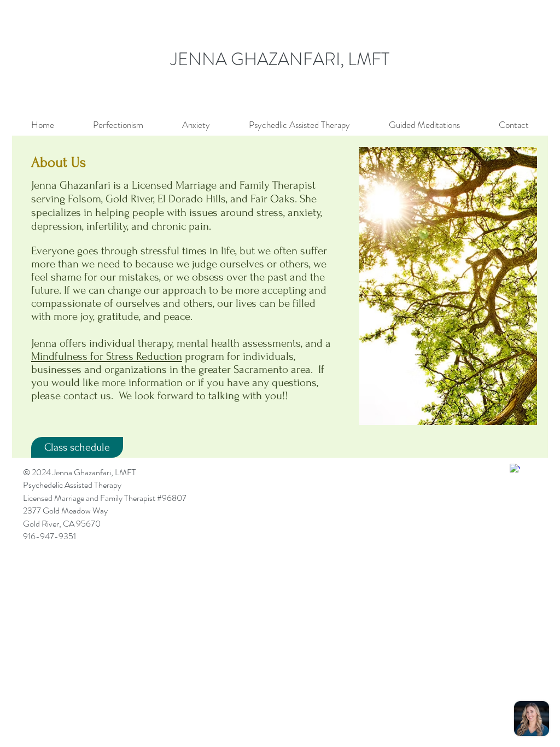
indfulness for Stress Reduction (111, 356)
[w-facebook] (515, 469)
